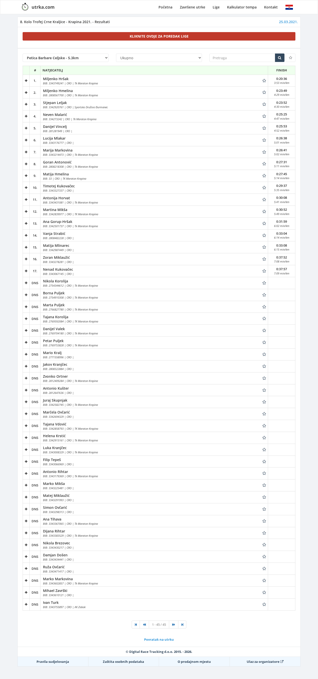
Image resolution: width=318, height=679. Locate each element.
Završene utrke (192, 7)
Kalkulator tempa (242, 7)
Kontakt (271, 7)
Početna (165, 7)
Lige (216, 7)
